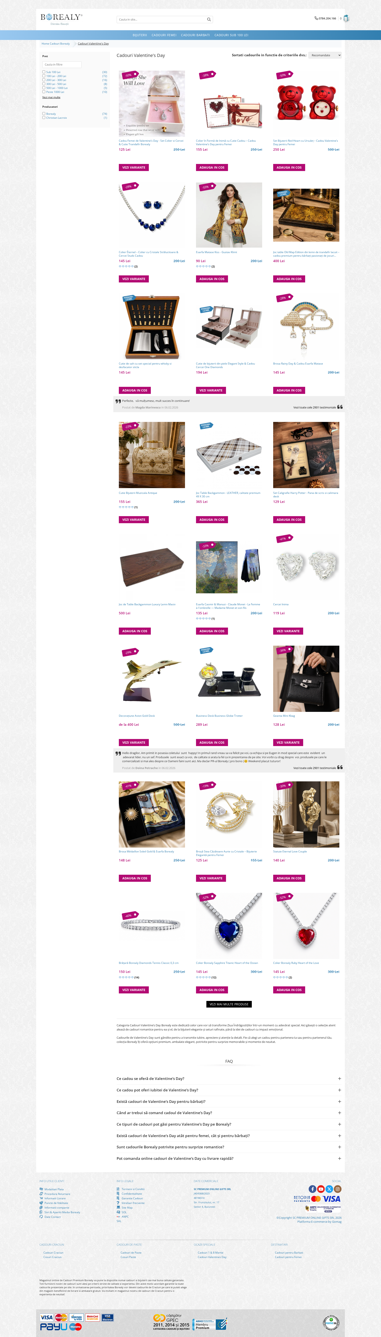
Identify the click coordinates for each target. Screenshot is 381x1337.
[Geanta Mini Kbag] (306, 679)
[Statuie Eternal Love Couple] (306, 814)
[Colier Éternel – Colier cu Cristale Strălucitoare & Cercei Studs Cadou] (152, 215)
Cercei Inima (281, 604)
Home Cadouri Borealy (56, 43)
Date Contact (52, 1217)
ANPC (125, 1216)
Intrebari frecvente (133, 1203)
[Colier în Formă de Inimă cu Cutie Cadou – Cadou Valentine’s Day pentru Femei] (229, 104)
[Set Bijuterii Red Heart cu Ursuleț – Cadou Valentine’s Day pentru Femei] (306, 104)
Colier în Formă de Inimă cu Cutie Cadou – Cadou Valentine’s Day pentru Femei (226, 142)
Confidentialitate (131, 1193)
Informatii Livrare (55, 1198)
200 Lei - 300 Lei (56, 80)
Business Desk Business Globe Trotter (219, 716)
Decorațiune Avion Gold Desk (137, 716)
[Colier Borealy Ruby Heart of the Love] (306, 926)
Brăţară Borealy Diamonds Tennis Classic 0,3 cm (149, 963)
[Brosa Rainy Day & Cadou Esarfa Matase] (306, 326)
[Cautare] (209, 19)
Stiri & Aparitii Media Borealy (62, 1212)
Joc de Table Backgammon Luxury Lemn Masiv (147, 604)
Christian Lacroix (56, 118)
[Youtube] (321, 1189)
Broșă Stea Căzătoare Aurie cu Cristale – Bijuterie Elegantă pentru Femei (226, 853)
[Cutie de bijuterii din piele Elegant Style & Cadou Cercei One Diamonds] (229, 326)
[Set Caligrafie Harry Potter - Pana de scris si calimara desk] (306, 455)
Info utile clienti (51, 1181)
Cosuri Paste (128, 1257)
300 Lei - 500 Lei (56, 84)
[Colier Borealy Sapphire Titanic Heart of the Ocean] (229, 926)
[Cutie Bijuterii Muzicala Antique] (152, 455)
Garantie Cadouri (132, 1198)
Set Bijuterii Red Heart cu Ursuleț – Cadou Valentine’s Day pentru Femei (305, 142)
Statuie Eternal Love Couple (290, 851)
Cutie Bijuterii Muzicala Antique (138, 493)
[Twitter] (329, 1189)
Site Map (127, 1207)
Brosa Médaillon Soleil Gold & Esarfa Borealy (146, 851)
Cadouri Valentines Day (211, 1257)
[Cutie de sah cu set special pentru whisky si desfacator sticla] (152, 326)
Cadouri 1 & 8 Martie (210, 1252)
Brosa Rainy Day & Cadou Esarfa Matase (298, 363)
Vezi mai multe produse (229, 1004)
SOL (124, 1212)
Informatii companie (56, 1207)
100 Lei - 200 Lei (56, 76)
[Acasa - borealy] (61, 19)
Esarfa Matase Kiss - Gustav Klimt (216, 252)
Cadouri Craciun (53, 1252)
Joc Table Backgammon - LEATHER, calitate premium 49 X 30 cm (228, 494)
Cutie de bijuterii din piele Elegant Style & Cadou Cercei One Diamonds (225, 365)
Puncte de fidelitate (56, 1203)
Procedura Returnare (57, 1194)
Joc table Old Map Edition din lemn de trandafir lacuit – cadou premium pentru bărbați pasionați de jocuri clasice (306, 254)
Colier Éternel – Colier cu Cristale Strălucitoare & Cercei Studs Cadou (148, 254)
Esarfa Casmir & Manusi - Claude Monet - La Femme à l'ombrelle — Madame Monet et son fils (228, 606)
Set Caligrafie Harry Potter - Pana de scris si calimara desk (305, 494)
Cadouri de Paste (131, 1252)
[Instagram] (338, 1189)
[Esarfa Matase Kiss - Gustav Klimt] (229, 215)
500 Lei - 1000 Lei (57, 88)
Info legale (125, 1181)
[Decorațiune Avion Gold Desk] (152, 678)
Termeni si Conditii (133, 1189)
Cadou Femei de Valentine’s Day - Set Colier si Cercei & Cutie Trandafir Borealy (151, 142)
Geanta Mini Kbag (284, 716)
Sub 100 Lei (53, 72)
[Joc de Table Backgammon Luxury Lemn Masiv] (152, 567)
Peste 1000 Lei (55, 92)
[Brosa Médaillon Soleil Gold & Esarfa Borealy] (152, 814)
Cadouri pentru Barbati (288, 1252)
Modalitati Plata (54, 1189)
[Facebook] (312, 1189)
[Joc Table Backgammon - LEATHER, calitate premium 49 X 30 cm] (229, 455)
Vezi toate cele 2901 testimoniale (314, 407)
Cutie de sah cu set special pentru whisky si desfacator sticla (145, 365)
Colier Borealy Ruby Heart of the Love (296, 963)
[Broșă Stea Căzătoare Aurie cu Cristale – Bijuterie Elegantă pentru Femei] (229, 814)
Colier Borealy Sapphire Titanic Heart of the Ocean (227, 963)
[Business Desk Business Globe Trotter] (229, 679)
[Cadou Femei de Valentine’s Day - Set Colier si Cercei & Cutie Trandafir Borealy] (152, 104)
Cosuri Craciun (52, 1257)
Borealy (51, 114)
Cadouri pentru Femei (288, 1257)
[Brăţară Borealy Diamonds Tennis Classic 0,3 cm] (152, 926)
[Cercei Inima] (306, 567)
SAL (119, 1221)
